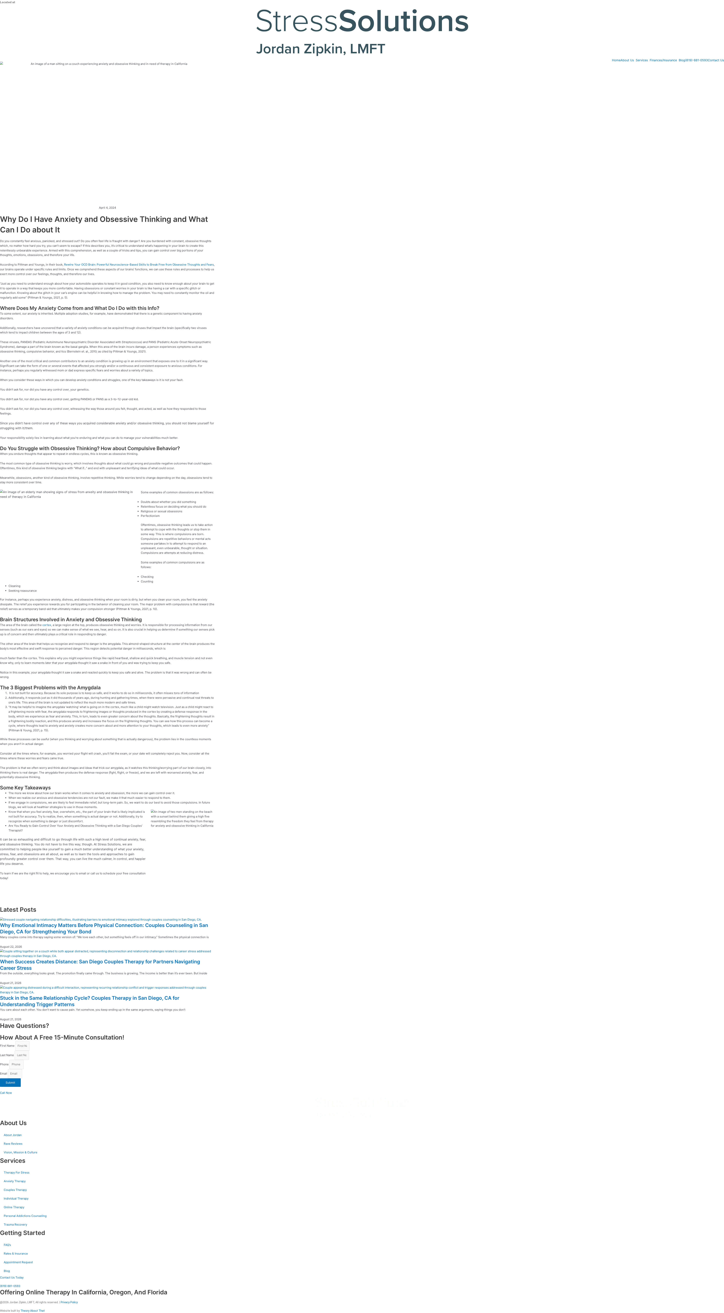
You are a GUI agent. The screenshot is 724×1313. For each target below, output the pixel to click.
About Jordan (13, 1135)
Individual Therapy (16, 1198)
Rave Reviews (13, 1143)
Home (616, 60)
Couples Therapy (15, 1190)
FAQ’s (7, 1245)
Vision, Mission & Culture (20, 1152)
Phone (4, 1064)
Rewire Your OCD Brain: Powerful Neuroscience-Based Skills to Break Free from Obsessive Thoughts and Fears (139, 264)
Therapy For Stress (16, 1172)
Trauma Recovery (15, 1224)
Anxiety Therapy (15, 1181)
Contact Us (716, 60)
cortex (46, 625)
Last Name (7, 1055)
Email (4, 1073)
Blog (682, 60)
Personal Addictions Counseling (25, 1216)
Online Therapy (14, 1207)
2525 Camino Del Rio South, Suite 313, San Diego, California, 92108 (57, 2)
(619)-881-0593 (696, 60)
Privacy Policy (69, 1302)
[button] (628, 60)
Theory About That (33, 1310)
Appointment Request (18, 1262)
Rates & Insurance (16, 1253)
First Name (7, 1046)
